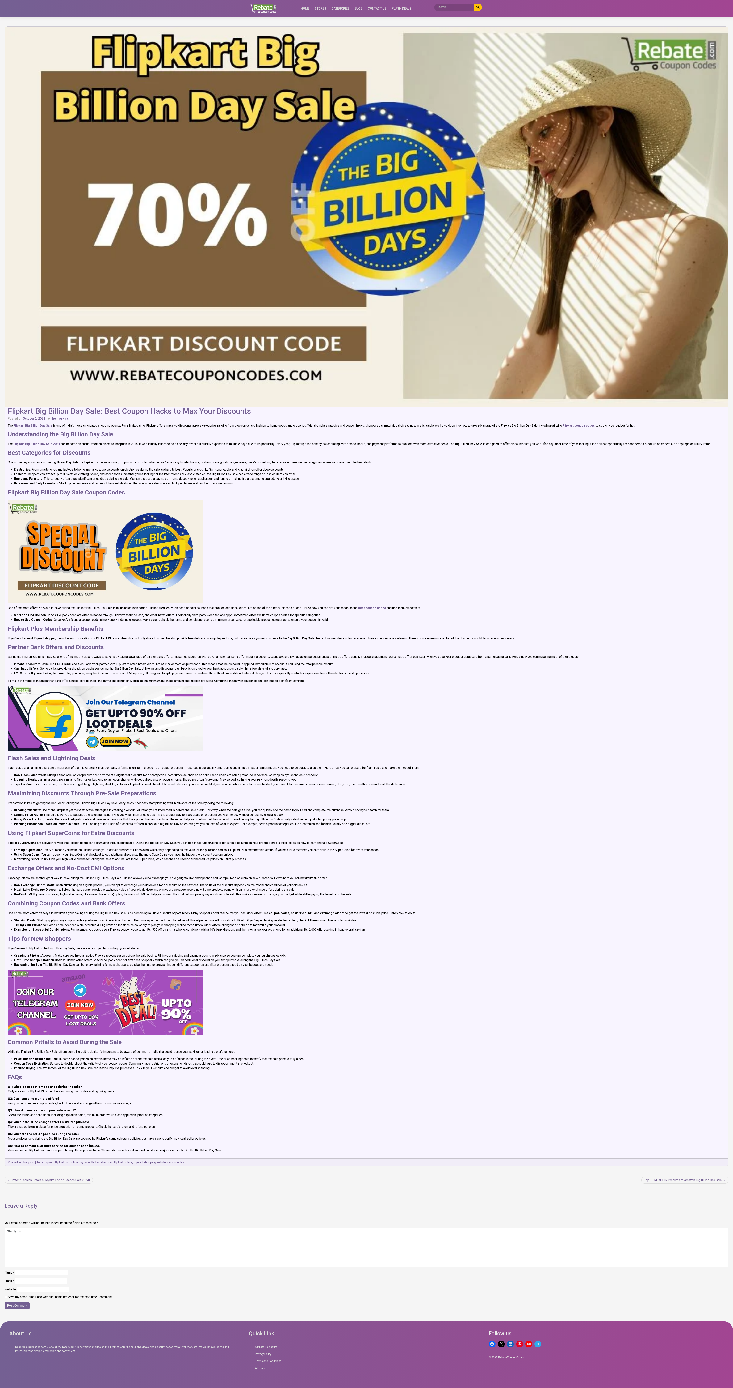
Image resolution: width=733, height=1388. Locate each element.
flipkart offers (123, 1162)
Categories (341, 8)
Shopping (28, 1162)
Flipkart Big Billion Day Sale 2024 (37, 444)
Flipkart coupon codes (579, 425)
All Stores (261, 1368)
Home (305, 8)
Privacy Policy (263, 1354)
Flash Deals (401, 8)
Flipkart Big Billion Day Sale (33, 425)
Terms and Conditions (268, 1361)
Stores (320, 8)
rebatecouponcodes (170, 1162)
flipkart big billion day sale (72, 1162)
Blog (358, 8)
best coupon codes (372, 608)
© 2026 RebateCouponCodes (506, 1357)
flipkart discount (102, 1162)
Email (9, 1281)
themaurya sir (61, 418)
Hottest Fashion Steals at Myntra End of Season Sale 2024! (50, 1180)
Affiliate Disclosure (266, 1346)
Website (10, 1289)
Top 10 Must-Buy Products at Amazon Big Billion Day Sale (683, 1180)
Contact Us (377, 8)
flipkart (49, 1162)
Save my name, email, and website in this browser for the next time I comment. (60, 1297)
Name (10, 1272)
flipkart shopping (145, 1162)
